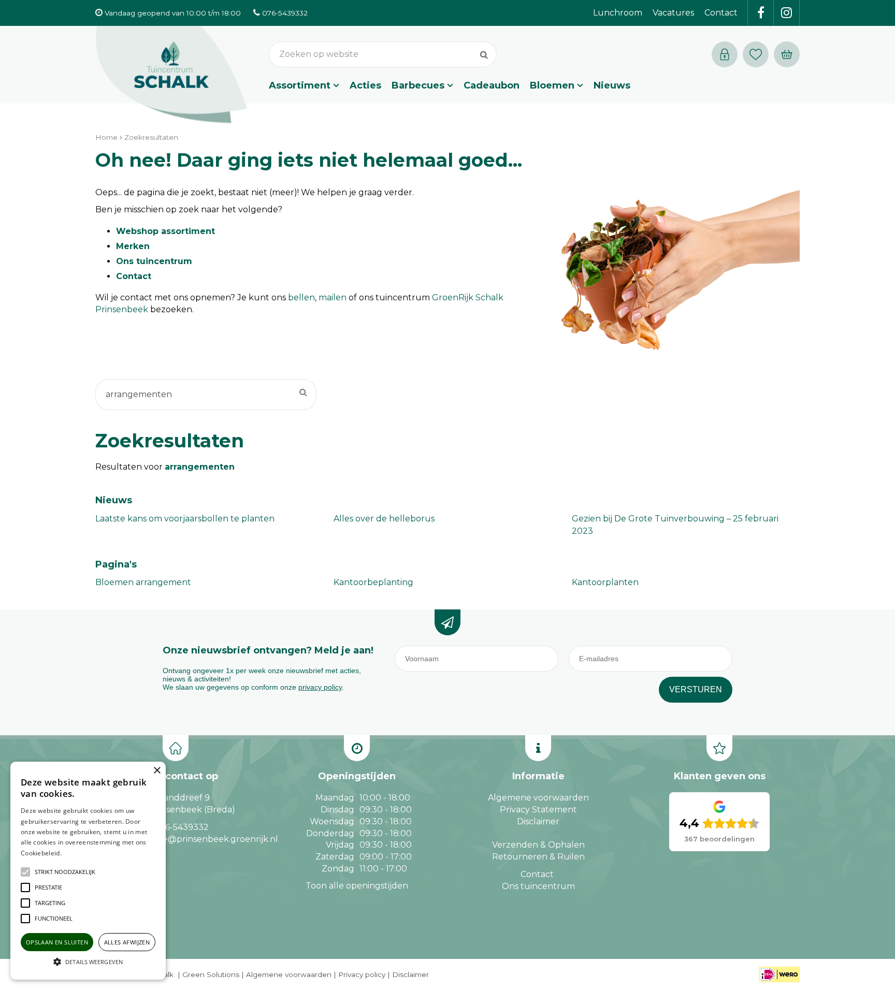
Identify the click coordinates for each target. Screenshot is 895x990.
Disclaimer (538, 821)
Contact (133, 276)
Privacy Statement (538, 809)
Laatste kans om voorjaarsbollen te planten (185, 518)
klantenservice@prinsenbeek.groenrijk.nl (192, 839)
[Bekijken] (787, 54)
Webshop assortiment (165, 231)
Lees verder (79, 853)
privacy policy (320, 687)
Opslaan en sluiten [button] (57, 942)
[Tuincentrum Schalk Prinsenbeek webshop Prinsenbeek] (171, 75)
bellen (301, 297)
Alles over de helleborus (384, 518)
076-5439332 (181, 827)
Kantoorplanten (605, 582)
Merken (133, 246)
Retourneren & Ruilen (538, 857)
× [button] (157, 771)
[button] (65, 872)
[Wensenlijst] (756, 54)
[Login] (725, 54)
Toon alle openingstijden (357, 886)
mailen (333, 297)
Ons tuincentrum (154, 261)
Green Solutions (210, 974)
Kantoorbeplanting (373, 582)
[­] (760, 13)
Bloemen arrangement (143, 582)
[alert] (88, 871)
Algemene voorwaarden (538, 798)
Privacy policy (361, 974)
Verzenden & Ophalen (538, 845)
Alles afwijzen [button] (127, 942)
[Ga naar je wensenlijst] (758, 54)
